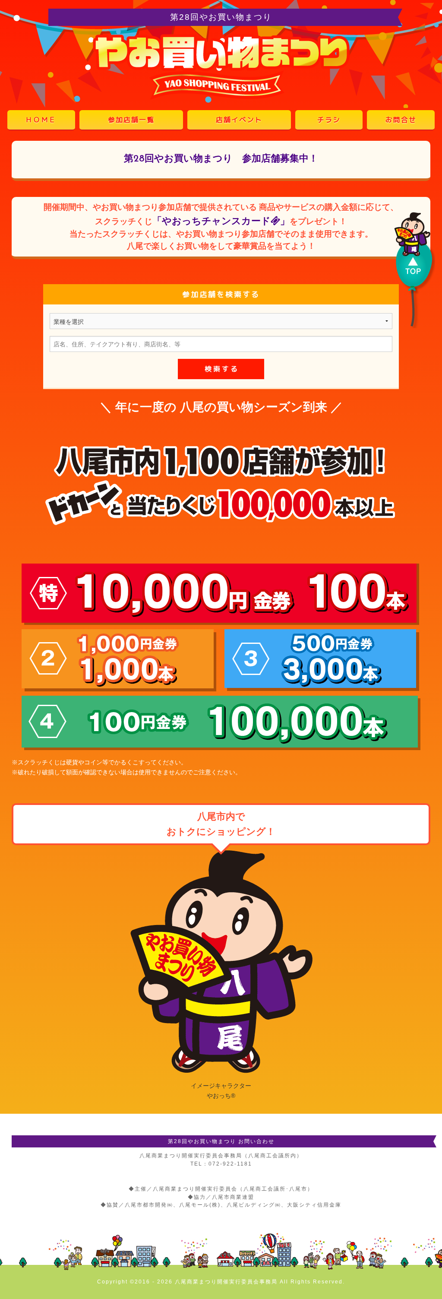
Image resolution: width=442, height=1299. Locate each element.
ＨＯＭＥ (41, 119)
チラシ (329, 119)
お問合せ (401, 119)
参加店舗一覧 (131, 119)
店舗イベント (239, 119)
